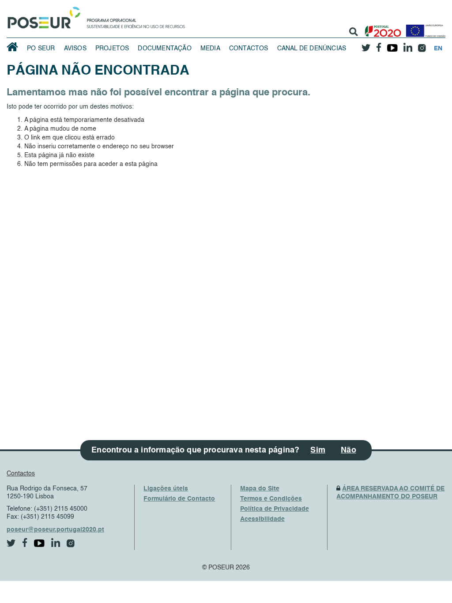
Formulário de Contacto (179, 499)
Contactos (248, 48)
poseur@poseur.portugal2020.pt (55, 530)
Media (210, 48)
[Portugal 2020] (381, 28)
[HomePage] (42, 15)
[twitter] (365, 45)
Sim (317, 450)
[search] (353, 31)
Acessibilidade (262, 519)
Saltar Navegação (212, 4)
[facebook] (378, 45)
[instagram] (422, 45)
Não (348, 450)
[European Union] (423, 28)
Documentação (164, 48)
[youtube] (392, 45)
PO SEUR (41, 48)
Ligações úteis (165, 489)
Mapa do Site (259, 489)
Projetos (112, 48)
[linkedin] (407, 45)
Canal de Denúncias (312, 48)
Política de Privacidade (274, 509)
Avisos (75, 48)
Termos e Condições (271, 499)
